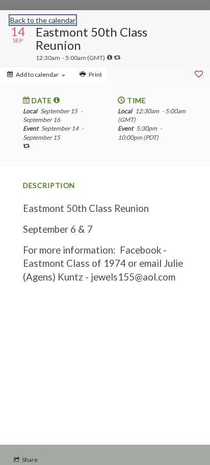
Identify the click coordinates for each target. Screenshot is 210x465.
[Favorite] (198, 74)
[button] (57, 100)
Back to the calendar (42, 20)
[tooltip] (109, 57)
